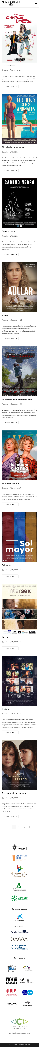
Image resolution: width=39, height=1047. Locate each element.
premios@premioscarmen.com (19, 1033)
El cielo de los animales (13, 147)
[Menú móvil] (36, 3)
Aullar (5, 316)
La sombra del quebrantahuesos (17, 400)
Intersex (5, 637)
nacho (6, 70)
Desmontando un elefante (14, 793)
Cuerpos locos (8, 66)
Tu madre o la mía (10, 484)
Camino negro (8, 232)
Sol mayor (6, 565)
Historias (6, 709)
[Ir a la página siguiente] (34, 827)
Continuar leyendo (11, 86)
